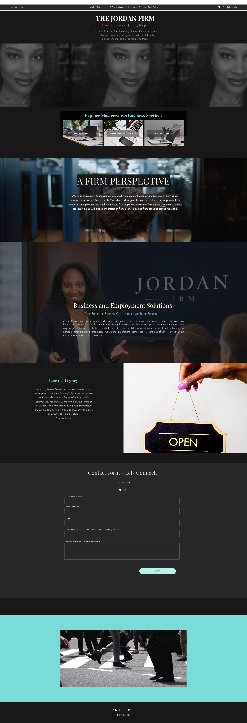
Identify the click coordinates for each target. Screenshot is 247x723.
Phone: (68, 518)
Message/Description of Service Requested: (83, 541)
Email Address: (71, 507)
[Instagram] (223, 7)
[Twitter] (219, 7)
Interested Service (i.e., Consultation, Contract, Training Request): (92, 529)
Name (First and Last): (74, 496)
